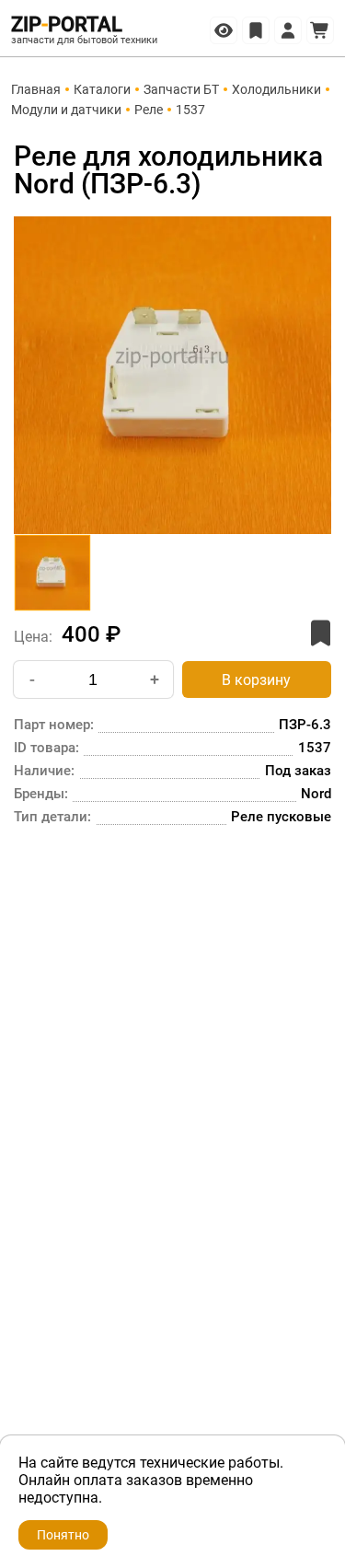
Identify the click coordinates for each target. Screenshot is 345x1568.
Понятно (63, 1534)
